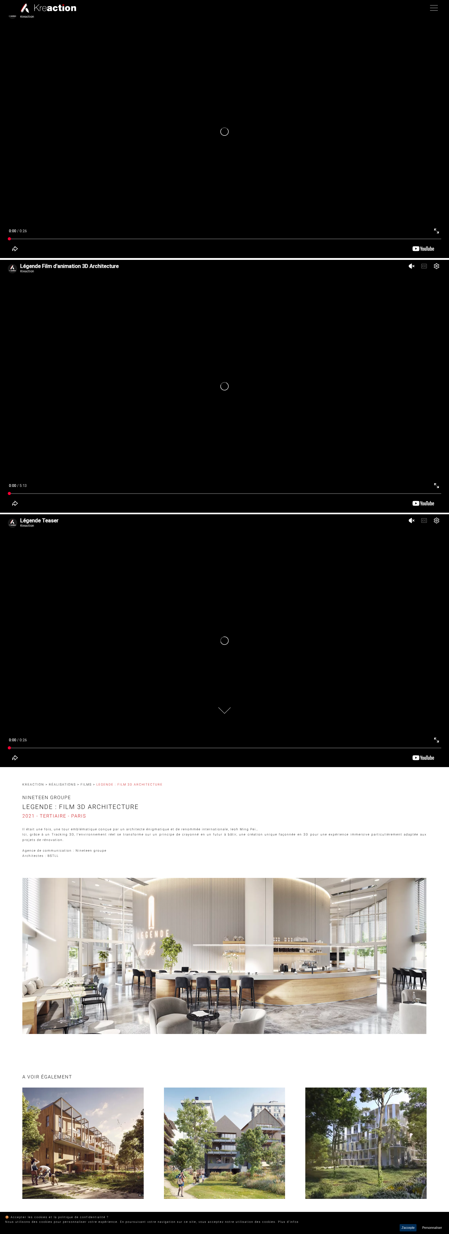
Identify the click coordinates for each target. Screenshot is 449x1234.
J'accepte (408, 1228)
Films (86, 784)
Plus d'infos (288, 1222)
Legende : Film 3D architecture (129, 784)
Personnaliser (432, 1228)
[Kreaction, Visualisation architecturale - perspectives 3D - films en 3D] (47, 8)
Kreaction (33, 784)
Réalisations (62, 784)
